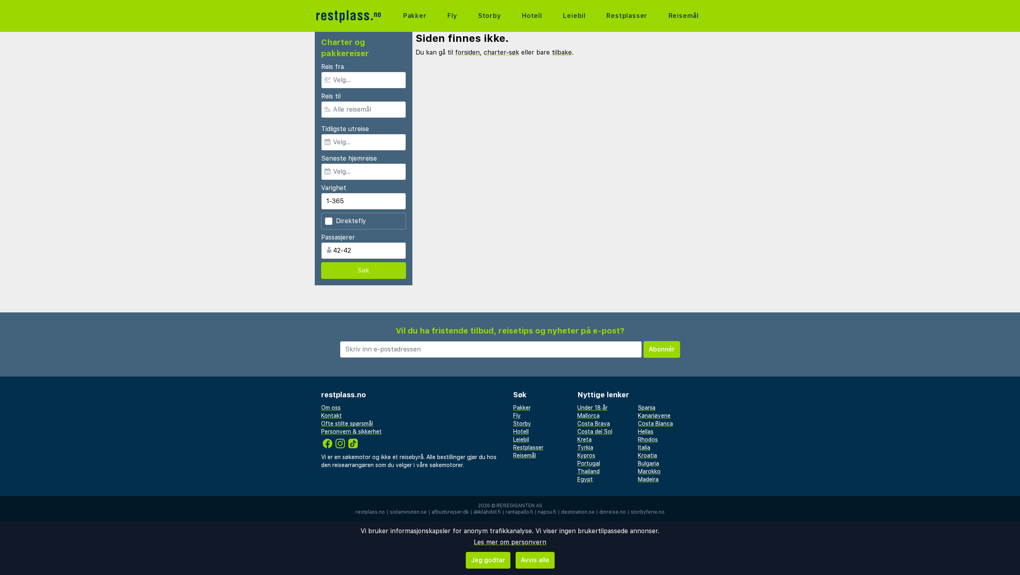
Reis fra (332, 67)
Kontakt (331, 415)
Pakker (415, 16)
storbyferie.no (648, 512)
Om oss (331, 407)
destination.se (577, 512)
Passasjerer (338, 237)
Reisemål (684, 16)
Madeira (648, 479)
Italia (644, 447)
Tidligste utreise (345, 129)
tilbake (562, 52)
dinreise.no (612, 512)
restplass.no (370, 512)
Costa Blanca (655, 423)
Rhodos (648, 439)
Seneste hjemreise (349, 158)
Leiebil (574, 16)
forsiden (467, 52)
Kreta (584, 439)
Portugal (588, 463)
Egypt (585, 479)
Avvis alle (535, 560)
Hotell (532, 16)
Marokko (649, 471)
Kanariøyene (654, 415)
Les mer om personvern (510, 542)
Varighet (333, 188)
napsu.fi (547, 512)
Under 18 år (592, 407)
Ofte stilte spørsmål (347, 423)
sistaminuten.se (408, 512)
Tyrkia (585, 447)
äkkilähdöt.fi (487, 512)
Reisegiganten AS (519, 505)
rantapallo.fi (519, 512)
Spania (646, 407)
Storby (489, 16)
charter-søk (501, 52)
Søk (363, 270)
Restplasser (626, 16)
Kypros (586, 455)
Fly (452, 16)
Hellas (645, 431)
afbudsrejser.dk (450, 512)
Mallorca (588, 415)
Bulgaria (648, 463)
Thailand (588, 471)
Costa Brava (593, 423)
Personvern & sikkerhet (351, 431)
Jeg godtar (488, 560)
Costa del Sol (594, 431)
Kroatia (647, 455)
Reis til (331, 96)
